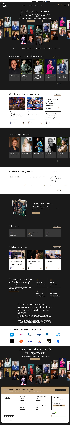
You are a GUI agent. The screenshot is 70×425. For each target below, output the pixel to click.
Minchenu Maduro (37, 153)
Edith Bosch (48, 75)
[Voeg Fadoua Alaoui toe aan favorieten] (18, 139)
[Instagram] (5, 416)
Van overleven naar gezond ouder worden (34, 113)
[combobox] (59, 1)
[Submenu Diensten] (43, 5)
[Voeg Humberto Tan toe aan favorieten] (54, 139)
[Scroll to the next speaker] (60, 83)
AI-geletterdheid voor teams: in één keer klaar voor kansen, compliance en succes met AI (16, 263)
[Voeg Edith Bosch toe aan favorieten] (54, 61)
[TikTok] (9, 416)
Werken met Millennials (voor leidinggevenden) (34, 262)
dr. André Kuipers (12, 75)
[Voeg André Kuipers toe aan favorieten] (18, 61)
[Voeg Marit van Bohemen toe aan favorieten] (30, 139)
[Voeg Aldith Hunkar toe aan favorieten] (67, 139)
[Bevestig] (67, 1)
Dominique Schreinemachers (24, 76)
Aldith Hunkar (60, 153)
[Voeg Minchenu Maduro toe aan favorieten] (42, 139)
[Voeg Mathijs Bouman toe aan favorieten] (67, 61)
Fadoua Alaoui (12, 153)
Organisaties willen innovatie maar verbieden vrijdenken (52, 116)
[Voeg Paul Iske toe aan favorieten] (42, 61)
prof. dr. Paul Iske (36, 75)
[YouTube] (7, 416)
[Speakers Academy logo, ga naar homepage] (4, 5)
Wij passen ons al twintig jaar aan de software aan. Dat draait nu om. (17, 115)
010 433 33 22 (34, 1)
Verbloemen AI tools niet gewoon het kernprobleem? (52, 101)
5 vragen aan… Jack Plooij (38, 177)
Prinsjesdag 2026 (15, 177)
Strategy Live (49, 261)
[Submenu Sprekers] (25, 5)
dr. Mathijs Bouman (61, 75)
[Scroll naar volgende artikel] (60, 190)
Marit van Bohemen (25, 153)
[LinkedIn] (11, 416)
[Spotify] (13, 416)
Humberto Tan (48, 153)
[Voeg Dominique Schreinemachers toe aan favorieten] (30, 61)
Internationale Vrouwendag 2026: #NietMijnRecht (56, 179)
